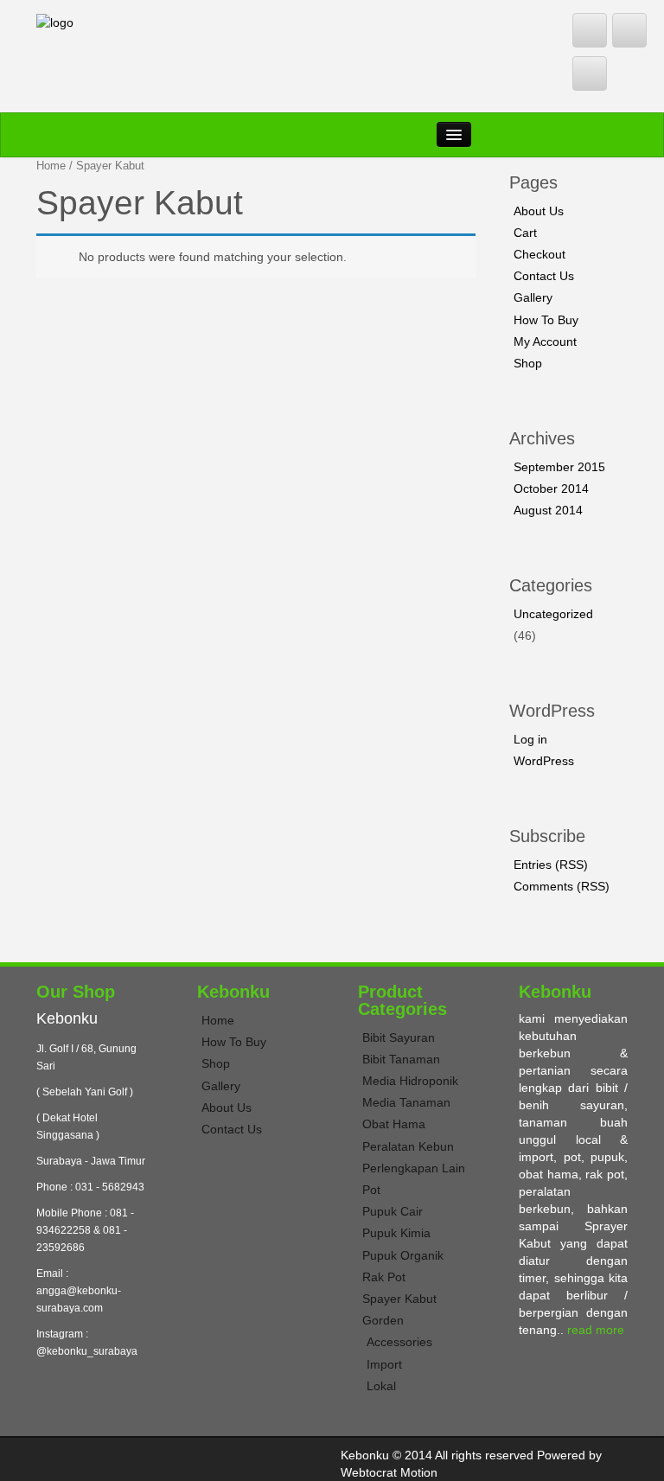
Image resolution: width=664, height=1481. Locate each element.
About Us (539, 211)
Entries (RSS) (551, 864)
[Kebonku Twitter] (589, 30)
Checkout (539, 254)
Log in (530, 739)
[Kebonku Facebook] (629, 30)
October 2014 (551, 488)
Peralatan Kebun (408, 1146)
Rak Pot (383, 1277)
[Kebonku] (54, 22)
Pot (371, 1190)
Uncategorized (553, 614)
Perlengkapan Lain (413, 1168)
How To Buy (546, 320)
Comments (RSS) (562, 886)
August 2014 (548, 510)
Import (384, 1364)
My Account (545, 341)
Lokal (381, 1386)
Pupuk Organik (403, 1255)
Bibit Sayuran (398, 1037)
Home (51, 165)
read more (595, 1330)
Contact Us (544, 276)
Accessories (399, 1342)
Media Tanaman (406, 1102)
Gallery (533, 297)
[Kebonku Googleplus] (589, 73)
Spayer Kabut (399, 1298)
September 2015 (559, 467)
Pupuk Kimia (396, 1233)
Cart (525, 232)
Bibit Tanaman (401, 1059)
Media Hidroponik (410, 1081)
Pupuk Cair (392, 1211)
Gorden (383, 1320)
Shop (528, 363)
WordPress (544, 761)
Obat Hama (393, 1124)
